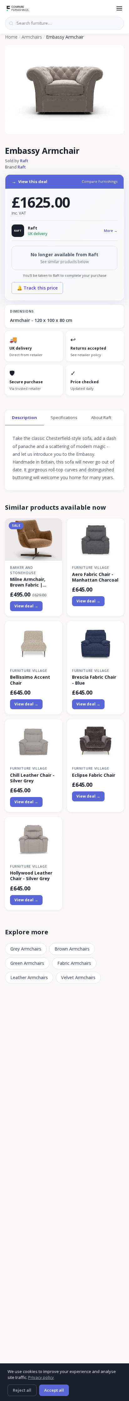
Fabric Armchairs (74, 963)
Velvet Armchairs (78, 977)
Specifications (64, 417)
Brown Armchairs (72, 949)
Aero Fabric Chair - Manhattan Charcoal (95, 577)
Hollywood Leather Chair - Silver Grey (31, 875)
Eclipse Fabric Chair (93, 775)
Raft (24, 160)
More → (110, 230)
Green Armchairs (27, 963)
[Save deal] (53, 526)
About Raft (101, 417)
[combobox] (64, 23)
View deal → (26, 606)
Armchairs (32, 37)
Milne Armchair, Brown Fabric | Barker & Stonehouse (27, 582)
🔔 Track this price (37, 288)
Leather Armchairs (29, 977)
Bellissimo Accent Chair (30, 680)
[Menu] (119, 8)
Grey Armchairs (25, 949)
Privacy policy (41, 1377)
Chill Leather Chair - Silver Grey (32, 778)
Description (24, 417)
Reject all (22, 1390)
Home (11, 37)
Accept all (54, 1390)
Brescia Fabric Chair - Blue (94, 680)
